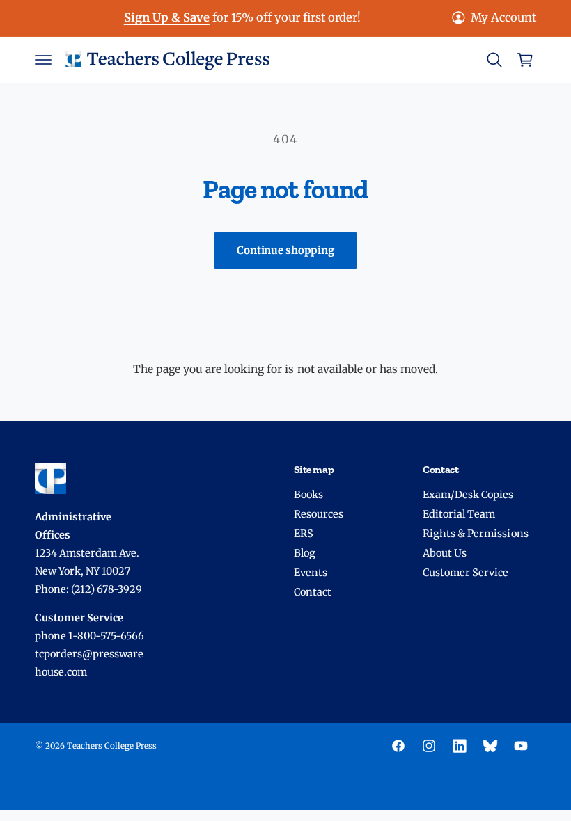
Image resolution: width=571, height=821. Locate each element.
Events (310, 572)
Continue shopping (285, 250)
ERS (303, 533)
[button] (43, 60)
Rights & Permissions (475, 533)
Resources (318, 514)
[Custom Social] (490, 746)
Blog (304, 553)
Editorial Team (459, 514)
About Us (445, 553)
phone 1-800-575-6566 (89, 636)
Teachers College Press (112, 746)
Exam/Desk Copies (468, 494)
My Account (503, 17)
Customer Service (465, 572)
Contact (312, 592)
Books (308, 494)
